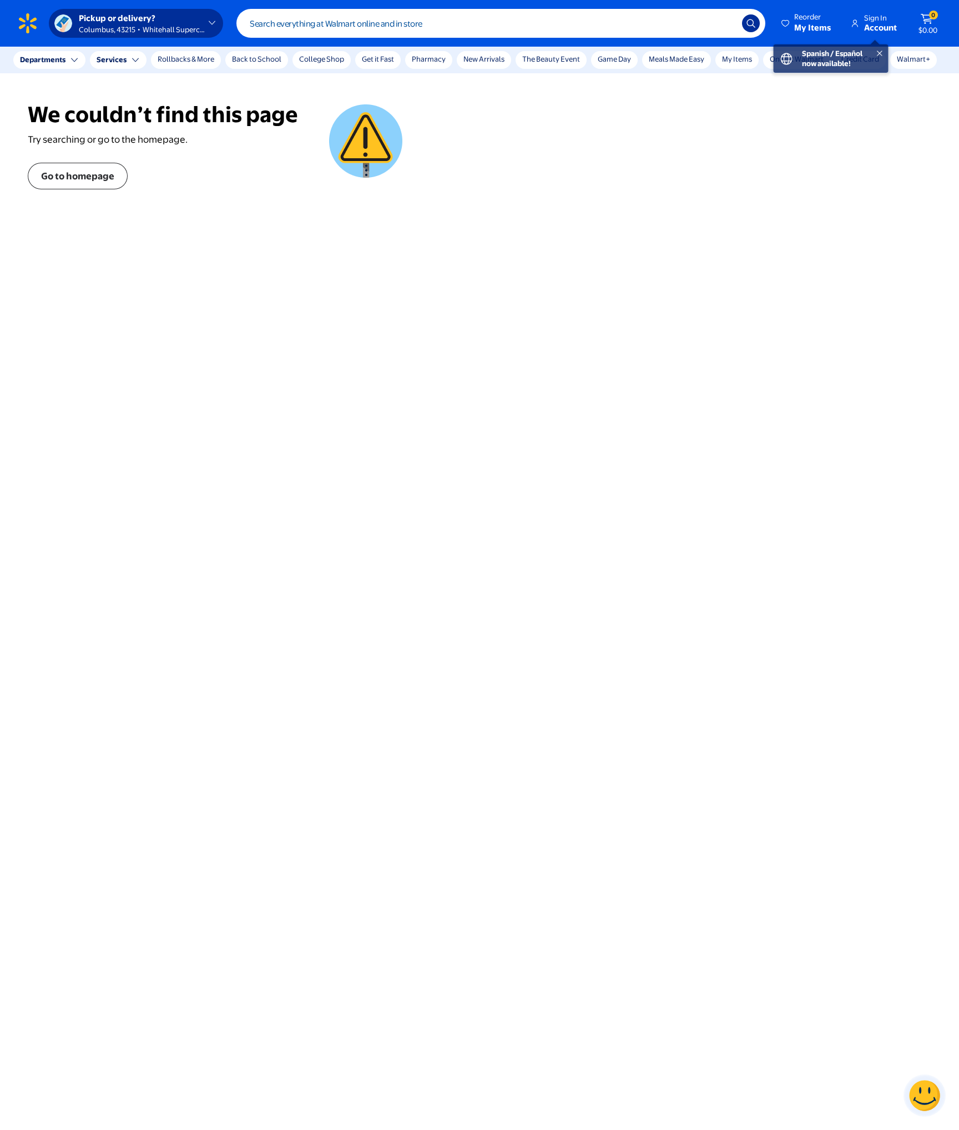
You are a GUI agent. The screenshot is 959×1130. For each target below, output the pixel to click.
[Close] (205, 60)
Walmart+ (913, 58)
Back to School (256, 58)
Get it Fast (378, 58)
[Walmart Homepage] (27, 23)
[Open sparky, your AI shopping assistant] (924, 1095)
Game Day (614, 58)
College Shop (321, 58)
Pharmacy (429, 58)
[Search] (751, 23)
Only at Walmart (797, 58)
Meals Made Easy (676, 58)
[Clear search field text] (725, 23)
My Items (737, 58)
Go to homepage (77, 176)
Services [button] (112, 59)
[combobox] (500, 23)
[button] (807, 23)
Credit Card (860, 58)
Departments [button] (42, 59)
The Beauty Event (551, 58)
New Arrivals (483, 58)
